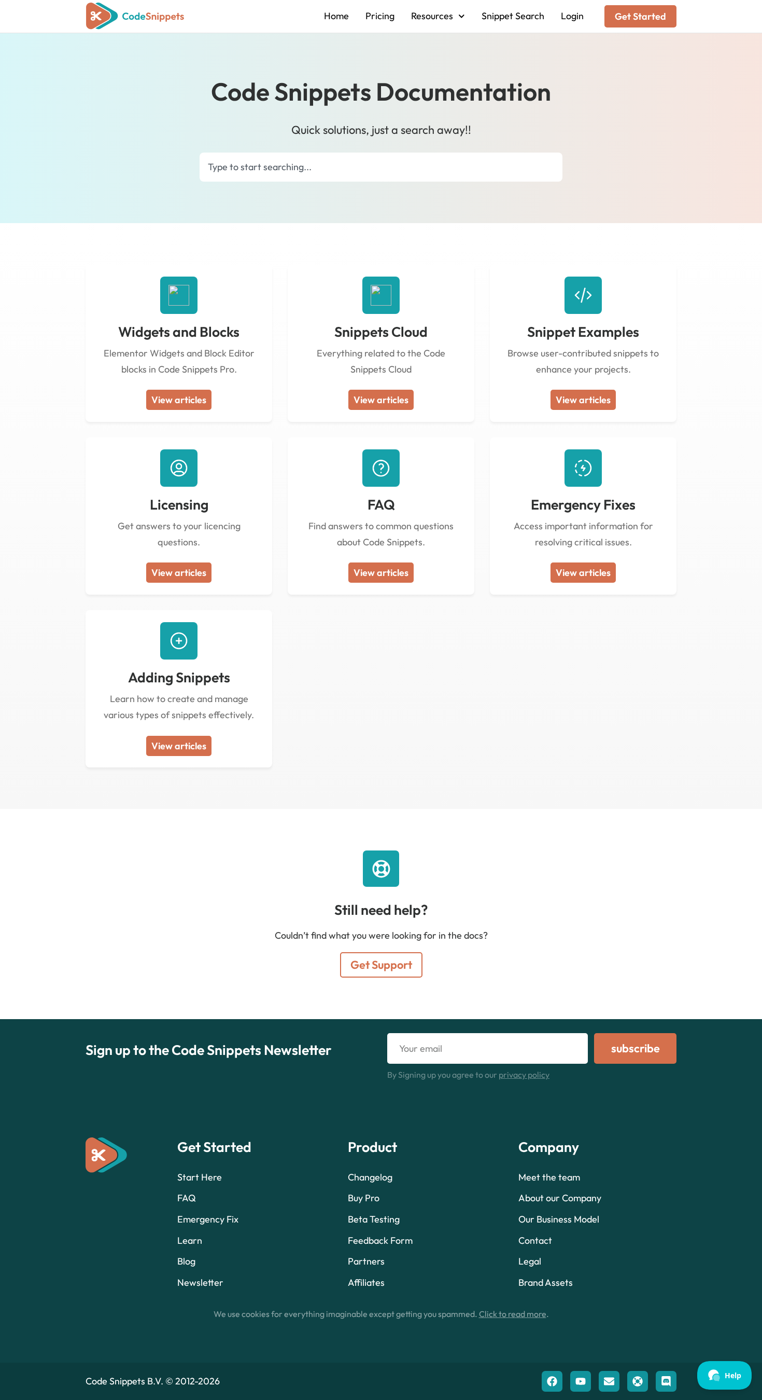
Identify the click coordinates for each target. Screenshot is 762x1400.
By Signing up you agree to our (468, 1074)
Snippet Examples (583, 331)
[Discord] (666, 1381)
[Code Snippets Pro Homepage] (135, 16)
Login (572, 16)
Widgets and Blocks (178, 331)
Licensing (179, 504)
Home (336, 16)
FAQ (381, 504)
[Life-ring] (637, 1381)
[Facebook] (552, 1381)
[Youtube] (580, 1381)
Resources (432, 16)
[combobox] (381, 167)
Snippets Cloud (381, 331)
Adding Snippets (179, 677)
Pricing (379, 16)
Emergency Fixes (583, 504)
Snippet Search (513, 16)
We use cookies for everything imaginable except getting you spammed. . (381, 1314)
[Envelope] (609, 1381)
